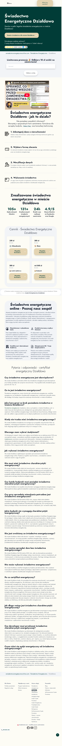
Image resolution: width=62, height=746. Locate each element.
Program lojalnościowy (24, 686)
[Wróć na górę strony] (57, 734)
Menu (10, 3)
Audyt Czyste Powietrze (35, 699)
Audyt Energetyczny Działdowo (35, 293)
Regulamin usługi (9, 688)
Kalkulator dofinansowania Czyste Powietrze (51, 692)
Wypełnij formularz (17, 252)
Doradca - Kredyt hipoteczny (36, 720)
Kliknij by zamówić (45, 3)
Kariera (20, 690)
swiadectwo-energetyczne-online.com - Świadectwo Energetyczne (26, 53)
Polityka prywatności (10, 686)
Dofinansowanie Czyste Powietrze (37, 712)
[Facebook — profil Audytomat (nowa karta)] (27, 727)
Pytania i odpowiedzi (50, 688)
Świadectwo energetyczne (12, 408)
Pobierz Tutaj (27, 126)
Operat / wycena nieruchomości (36, 716)
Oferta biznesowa (22, 688)
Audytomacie (8, 439)
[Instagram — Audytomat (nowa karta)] (34, 727)
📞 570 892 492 (5, 730)
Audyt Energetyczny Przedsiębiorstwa (36, 704)
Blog (46, 686)
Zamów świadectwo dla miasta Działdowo (20, 35)
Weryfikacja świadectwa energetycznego (36, 694)
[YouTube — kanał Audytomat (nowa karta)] (31, 727)
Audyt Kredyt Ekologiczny (35, 708)
